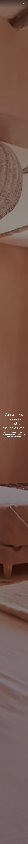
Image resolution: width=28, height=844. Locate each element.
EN (23, 3)
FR (25, 3)
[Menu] (3, 3)
